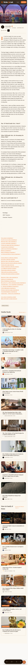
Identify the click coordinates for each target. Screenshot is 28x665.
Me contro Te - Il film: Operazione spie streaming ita (13, 282)
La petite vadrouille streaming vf (8, 243)
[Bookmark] (16, 661)
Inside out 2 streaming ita (7, 279)
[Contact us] (24, 662)
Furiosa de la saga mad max (7, 265)
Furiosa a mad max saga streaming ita (10, 290)
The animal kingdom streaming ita (9, 291)
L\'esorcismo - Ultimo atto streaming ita (10, 293)
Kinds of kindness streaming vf (8, 252)
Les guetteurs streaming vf (7, 247)
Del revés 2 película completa (8, 259)
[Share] (20, 661)
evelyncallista (8, 26)
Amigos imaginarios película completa (10, 266)
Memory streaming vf (6, 250)
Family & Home (6, 5)
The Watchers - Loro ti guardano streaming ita (12, 284)
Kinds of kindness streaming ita (8, 281)
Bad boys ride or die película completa (10, 261)
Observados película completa (8, 270)
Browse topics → (22, 312)
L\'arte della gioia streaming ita (8, 288)
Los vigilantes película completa (8, 268)
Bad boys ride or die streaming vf (9, 241)
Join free (23, 2)
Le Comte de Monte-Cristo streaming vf (10, 254)
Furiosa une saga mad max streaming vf (10, 245)
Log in (18, 2)
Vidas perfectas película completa (9, 272)
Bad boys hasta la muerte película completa (11, 263)
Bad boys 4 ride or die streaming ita (9, 277)
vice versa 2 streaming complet (8, 297)
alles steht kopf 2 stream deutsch (9, 298)
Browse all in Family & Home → (19, 507)
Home (2, 5)
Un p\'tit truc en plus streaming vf (9, 239)
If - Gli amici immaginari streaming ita (9, 286)
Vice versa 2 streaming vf (7, 238)
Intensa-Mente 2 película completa (9, 257)
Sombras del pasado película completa (10, 274)
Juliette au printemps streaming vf (9, 248)
